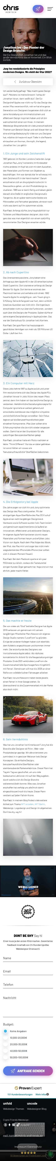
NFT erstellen (27, 804)
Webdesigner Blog (36, 1109)
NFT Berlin (40, 804)
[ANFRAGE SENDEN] (38, 9)
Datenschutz (35, 1146)
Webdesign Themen (13, 1109)
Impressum (20, 1146)
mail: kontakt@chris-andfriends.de (23, 1135)
